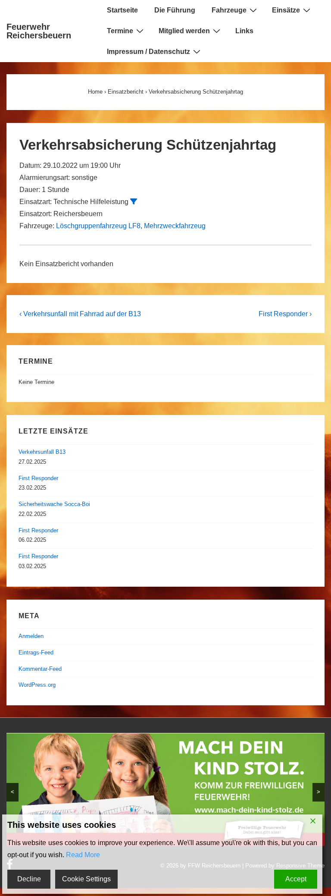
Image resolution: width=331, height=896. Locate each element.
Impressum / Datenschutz (148, 51)
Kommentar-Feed (40, 669)
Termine (120, 31)
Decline (29, 879)
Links (244, 31)
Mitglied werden (184, 31)
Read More (83, 854)
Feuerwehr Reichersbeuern (38, 31)
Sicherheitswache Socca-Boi (54, 504)
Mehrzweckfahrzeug (175, 226)
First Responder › (285, 314)
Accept (295, 879)
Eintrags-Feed (36, 652)
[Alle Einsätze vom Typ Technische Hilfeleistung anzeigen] (133, 201)
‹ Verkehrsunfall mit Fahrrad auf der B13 (80, 314)
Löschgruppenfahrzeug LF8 (98, 226)
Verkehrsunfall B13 (42, 452)
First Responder (38, 478)
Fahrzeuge (229, 10)
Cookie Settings (86, 879)
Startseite (122, 10)
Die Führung (174, 10)
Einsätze (286, 10)
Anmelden (31, 636)
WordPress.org (37, 685)
